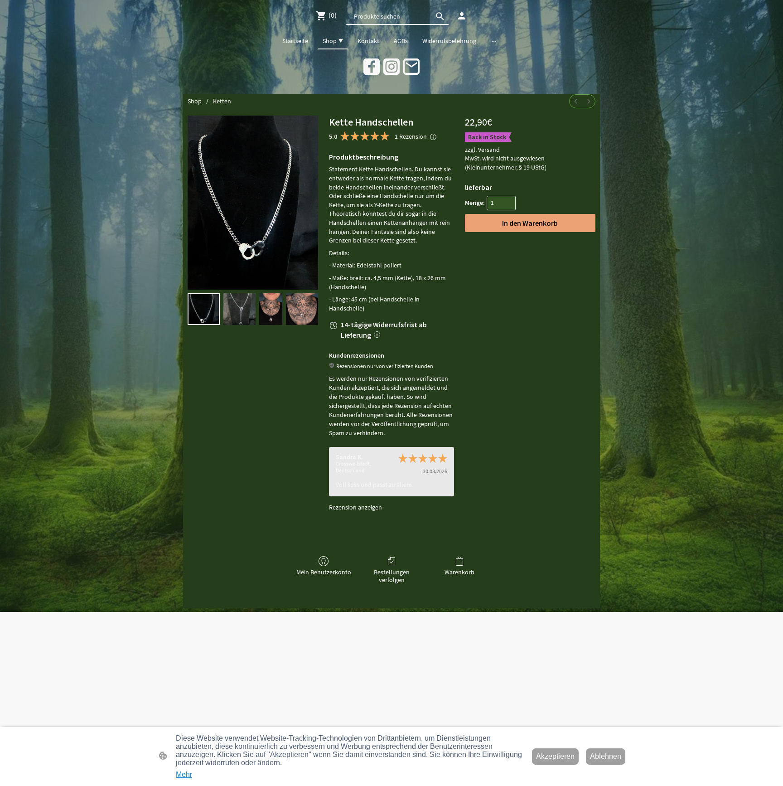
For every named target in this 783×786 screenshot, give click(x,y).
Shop (195, 101)
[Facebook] (371, 66)
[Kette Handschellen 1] (239, 309)
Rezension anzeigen (355, 507)
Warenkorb (459, 572)
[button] (440, 16)
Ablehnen (605, 756)
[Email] (411, 66)
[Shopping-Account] (461, 15)
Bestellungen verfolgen (392, 576)
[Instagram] (391, 66)
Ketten (222, 101)
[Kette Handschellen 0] (204, 309)
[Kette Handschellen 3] (302, 309)
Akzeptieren (555, 756)
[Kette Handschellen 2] (270, 309)
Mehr (184, 774)
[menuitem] (576, 101)
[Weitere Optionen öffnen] (494, 41)
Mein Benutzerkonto (323, 572)
